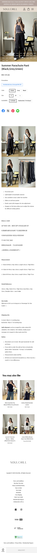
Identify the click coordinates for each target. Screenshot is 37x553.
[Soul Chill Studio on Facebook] (15, 510)
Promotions (4, 80)
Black (24, 90)
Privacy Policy (18, 543)
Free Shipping (18, 495)
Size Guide (18, 490)
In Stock (13, 100)
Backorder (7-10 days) (24, 100)
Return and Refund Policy (18, 485)
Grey (18, 90)
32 (7, 60)
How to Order (18, 488)
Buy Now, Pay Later (18, 483)
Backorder (18, 492)
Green (12, 90)
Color (2, 90)
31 (3, 60)
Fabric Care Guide (18, 497)
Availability (4, 100)
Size (2, 95)
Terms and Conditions (18, 481)
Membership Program (18, 499)
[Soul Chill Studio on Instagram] (21, 510)
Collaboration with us (18, 502)
